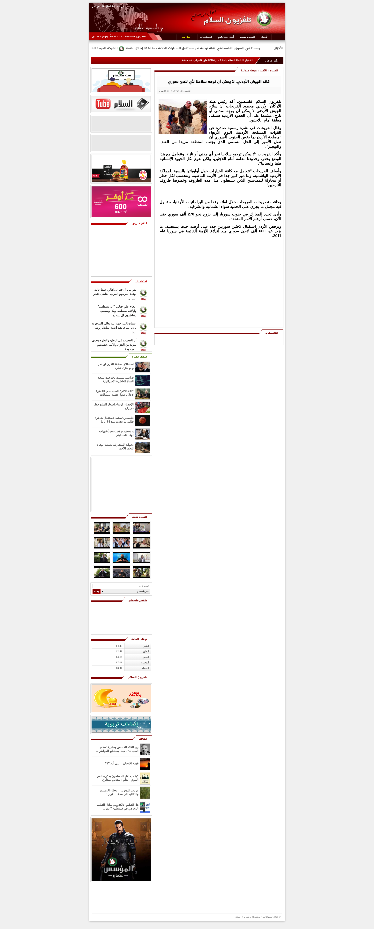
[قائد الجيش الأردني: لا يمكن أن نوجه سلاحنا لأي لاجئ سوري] (183, 133)
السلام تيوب (139, 516)
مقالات (143, 738)
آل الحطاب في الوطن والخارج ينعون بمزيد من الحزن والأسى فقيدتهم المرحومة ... (114, 344)
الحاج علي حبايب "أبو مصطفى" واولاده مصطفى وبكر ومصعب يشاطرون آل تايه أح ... (117, 311)
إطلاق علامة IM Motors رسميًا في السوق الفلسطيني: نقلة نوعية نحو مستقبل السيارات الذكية (243, 48)
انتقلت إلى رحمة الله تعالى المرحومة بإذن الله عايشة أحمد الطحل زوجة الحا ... (113, 328)
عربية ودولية (249, 70)
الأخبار (263, 70)
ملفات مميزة (139, 356)
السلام (274, 70)
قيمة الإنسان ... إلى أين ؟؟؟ (121, 763)
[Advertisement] (253, 266)
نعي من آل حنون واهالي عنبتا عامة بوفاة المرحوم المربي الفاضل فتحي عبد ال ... (114, 294)
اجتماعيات (141, 281)
